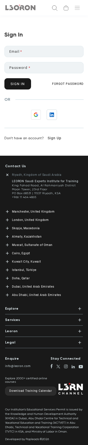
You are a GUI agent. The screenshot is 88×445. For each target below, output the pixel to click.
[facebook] (54, 366)
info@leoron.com (18, 366)
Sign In (18, 84)
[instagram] (68, 367)
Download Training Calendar (30, 391)
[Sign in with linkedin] (52, 115)
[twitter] (60, 367)
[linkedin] (75, 367)
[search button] (55, 8)
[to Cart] (66, 8)
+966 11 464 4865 (24, 197)
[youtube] (81, 367)
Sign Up (55, 138)
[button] (44, 307)
